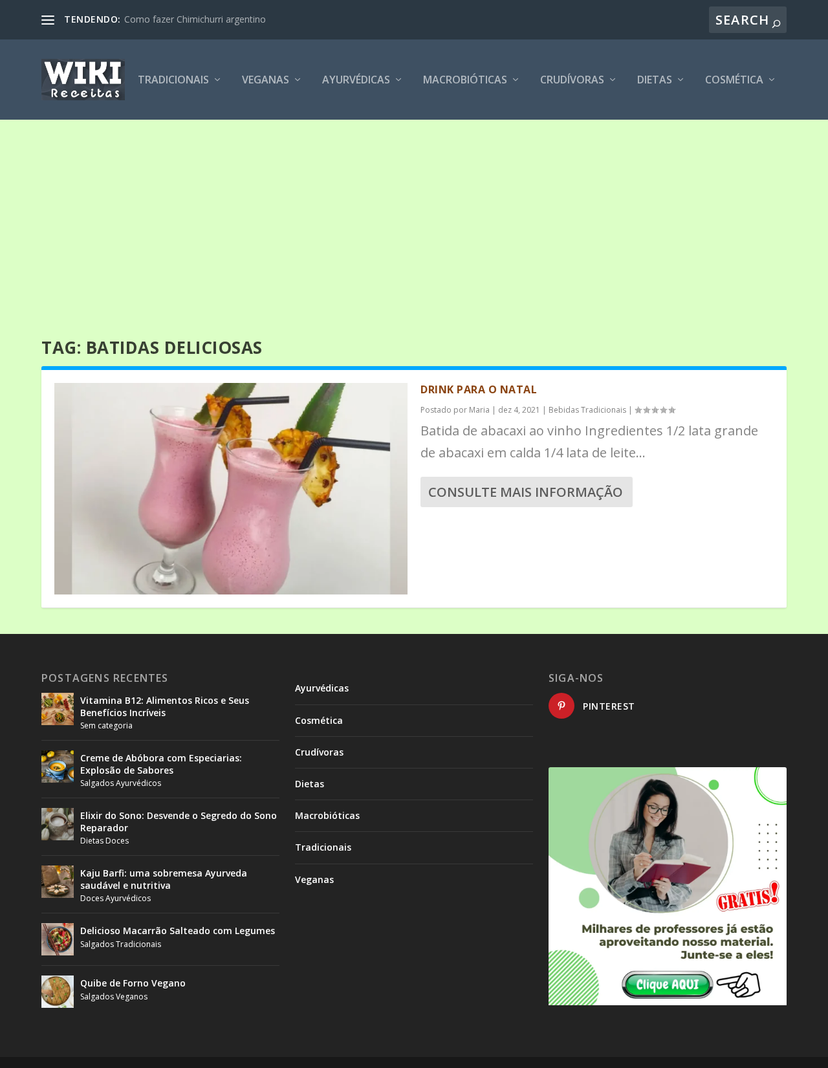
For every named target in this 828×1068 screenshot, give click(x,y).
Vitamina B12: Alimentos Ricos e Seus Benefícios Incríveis (164, 706)
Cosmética (734, 80)
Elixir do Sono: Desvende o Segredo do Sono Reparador (178, 821)
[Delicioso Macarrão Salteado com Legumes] (57, 939)
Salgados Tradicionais (120, 944)
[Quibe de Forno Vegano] (57, 991)
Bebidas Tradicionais (587, 409)
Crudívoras (572, 80)
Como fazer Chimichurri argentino (195, 19)
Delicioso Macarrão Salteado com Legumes (177, 930)
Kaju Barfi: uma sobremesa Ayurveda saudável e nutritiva (163, 879)
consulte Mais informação (525, 492)
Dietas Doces (104, 840)
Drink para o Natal (478, 389)
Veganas (265, 80)
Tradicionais (173, 80)
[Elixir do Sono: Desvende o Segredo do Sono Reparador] (57, 824)
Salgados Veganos (113, 996)
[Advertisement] (414, 216)
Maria (479, 409)
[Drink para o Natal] (231, 488)
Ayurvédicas (356, 80)
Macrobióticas (465, 80)
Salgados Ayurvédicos (120, 783)
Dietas (654, 80)
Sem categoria (106, 725)
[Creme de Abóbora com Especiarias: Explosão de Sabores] (57, 766)
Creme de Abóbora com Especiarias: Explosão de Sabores (161, 764)
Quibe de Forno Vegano (133, 983)
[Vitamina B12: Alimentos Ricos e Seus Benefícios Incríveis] (57, 709)
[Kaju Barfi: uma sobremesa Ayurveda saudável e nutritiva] (57, 882)
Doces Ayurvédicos (115, 898)
